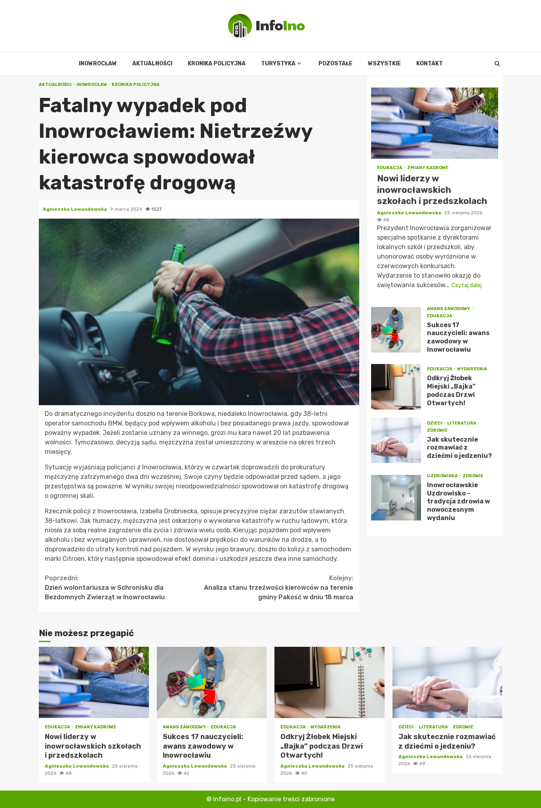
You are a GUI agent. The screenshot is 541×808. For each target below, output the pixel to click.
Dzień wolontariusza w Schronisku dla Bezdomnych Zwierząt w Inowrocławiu (105, 587)
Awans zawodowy (449, 309)
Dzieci (435, 423)
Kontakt (429, 63)
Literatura (462, 423)
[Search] (497, 63)
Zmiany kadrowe (427, 168)
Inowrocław (98, 63)
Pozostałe (335, 63)
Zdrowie (437, 430)
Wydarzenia (472, 369)
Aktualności (152, 63)
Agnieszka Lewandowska (75, 209)
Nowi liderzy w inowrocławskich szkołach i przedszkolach (434, 123)
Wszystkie (384, 63)
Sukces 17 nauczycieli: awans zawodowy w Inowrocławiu (396, 330)
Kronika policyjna (217, 63)
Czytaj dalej (466, 285)
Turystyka (278, 63)
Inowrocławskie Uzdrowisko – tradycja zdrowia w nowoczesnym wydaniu (396, 497)
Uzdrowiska (443, 476)
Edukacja (390, 168)
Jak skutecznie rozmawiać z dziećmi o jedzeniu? (396, 440)
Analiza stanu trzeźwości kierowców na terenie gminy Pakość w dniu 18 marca (278, 587)
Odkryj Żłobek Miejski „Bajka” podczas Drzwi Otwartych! (396, 387)
